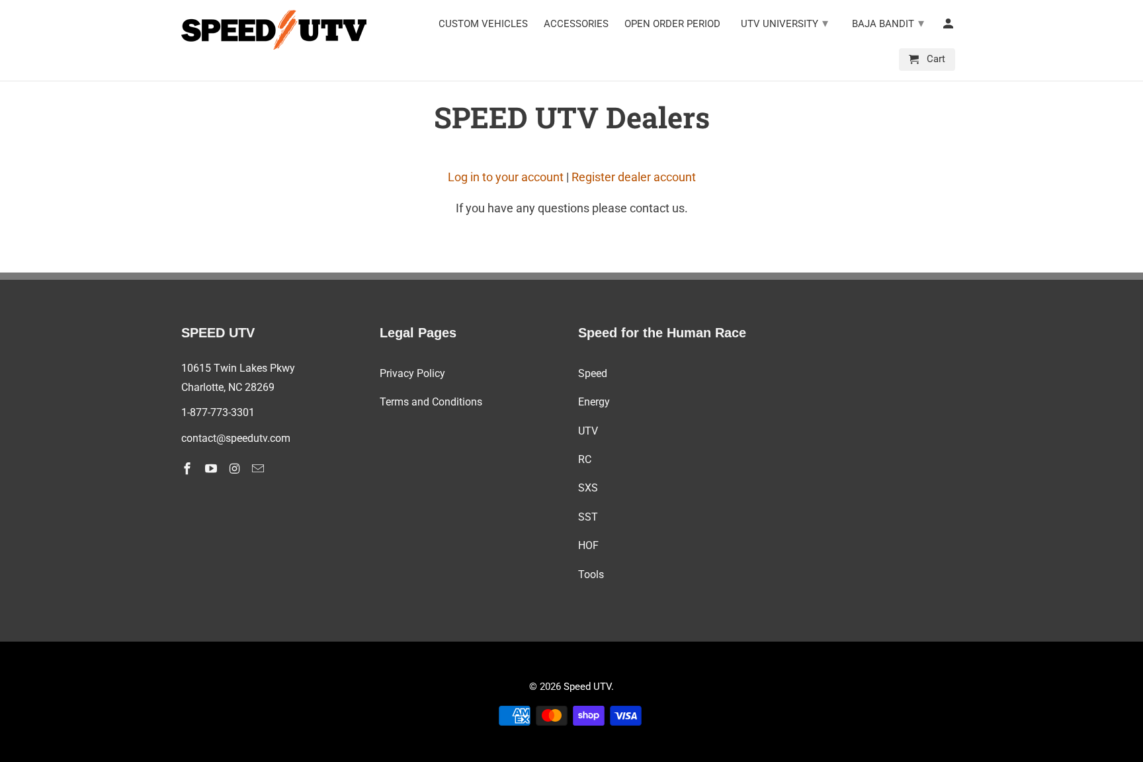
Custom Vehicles (483, 24)
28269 (260, 387)
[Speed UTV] (273, 30)
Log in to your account (506, 177)
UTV (588, 431)
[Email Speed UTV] (259, 469)
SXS (588, 488)
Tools (591, 574)
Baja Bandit (888, 23)
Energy (594, 402)
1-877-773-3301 (218, 412)
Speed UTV (587, 687)
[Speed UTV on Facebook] (188, 469)
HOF (588, 545)
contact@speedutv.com (235, 438)
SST (588, 517)
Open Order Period (672, 24)
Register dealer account (634, 177)
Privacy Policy (412, 373)
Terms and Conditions (431, 402)
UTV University (784, 23)
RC (584, 459)
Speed (592, 373)
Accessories (576, 24)
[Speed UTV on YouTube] (212, 469)
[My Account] (949, 26)
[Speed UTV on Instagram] (236, 469)
